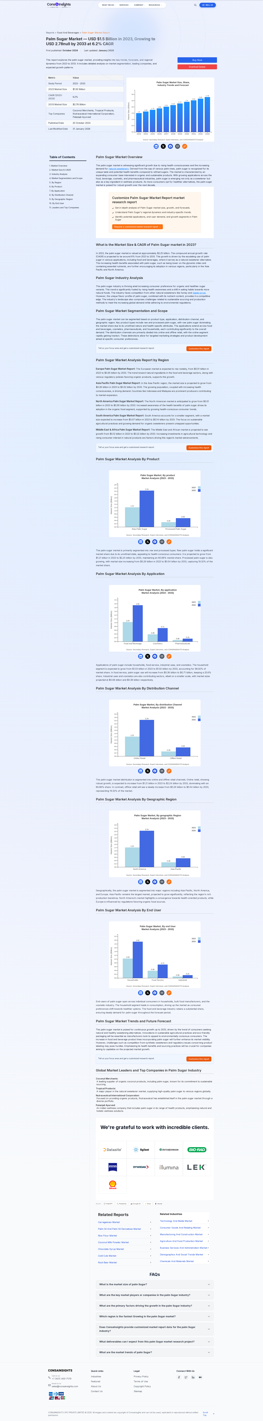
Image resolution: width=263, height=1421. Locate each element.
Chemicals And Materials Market (177, 1261)
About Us (96, 1386)
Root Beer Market (107, 1262)
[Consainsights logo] (67, 1370)
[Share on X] (163, 146)
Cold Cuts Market (107, 1255)
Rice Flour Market (107, 1235)
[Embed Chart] (184, 146)
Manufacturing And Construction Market (181, 1234)
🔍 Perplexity (121, 1204)
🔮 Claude (158, 1204)
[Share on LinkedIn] (156, 146)
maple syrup (199, 292)
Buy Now (197, 60)
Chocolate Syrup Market (111, 1249)
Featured (95, 1381)
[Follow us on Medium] (200, 1377)
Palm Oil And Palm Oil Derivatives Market (119, 1229)
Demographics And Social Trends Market (181, 1254)
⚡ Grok (148, 1204)
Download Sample (197, 67)
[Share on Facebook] (170, 146)
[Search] (195, 5)
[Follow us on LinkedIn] (193, 1377)
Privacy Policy (141, 1376)
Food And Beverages (68, 32)
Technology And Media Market (176, 1221)
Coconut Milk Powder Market (113, 1242)
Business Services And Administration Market (183, 1247)
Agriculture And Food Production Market (181, 1241)
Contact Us (97, 1391)
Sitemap (138, 1391)
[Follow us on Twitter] (186, 1377)
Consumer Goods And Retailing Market (180, 1227)
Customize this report (199, 348)
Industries (96, 1376)
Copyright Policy (142, 1386)
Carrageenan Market (109, 1222)
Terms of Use (141, 1381)
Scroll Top (205, 1413)
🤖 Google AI (136, 1204)
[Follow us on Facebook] (178, 1377)
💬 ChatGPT (108, 1204)
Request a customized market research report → (137, 227)
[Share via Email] (177, 146)
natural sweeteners (119, 168)
